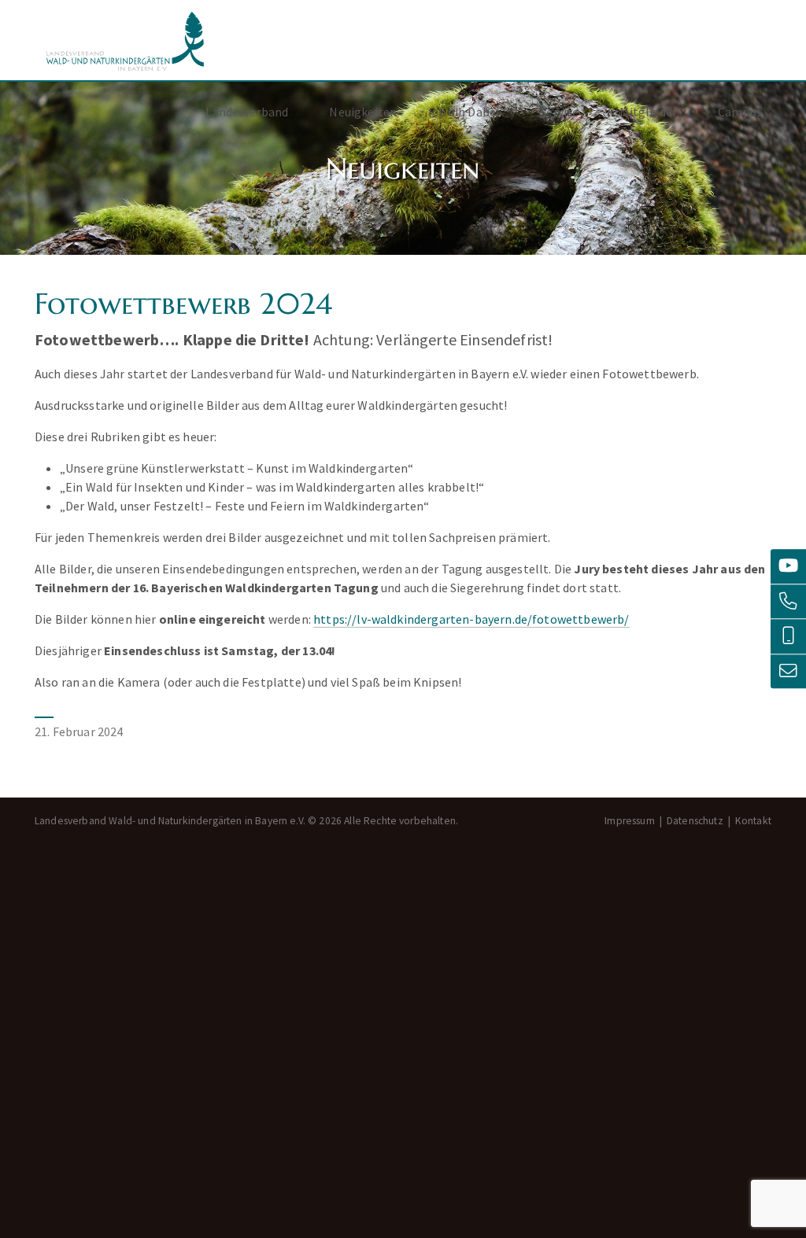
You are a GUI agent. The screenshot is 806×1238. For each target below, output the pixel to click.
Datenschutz (695, 820)
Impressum (629, 820)
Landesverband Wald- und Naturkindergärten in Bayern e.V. (125, 41)
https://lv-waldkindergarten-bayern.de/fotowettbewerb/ (471, 619)
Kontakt (753, 820)
